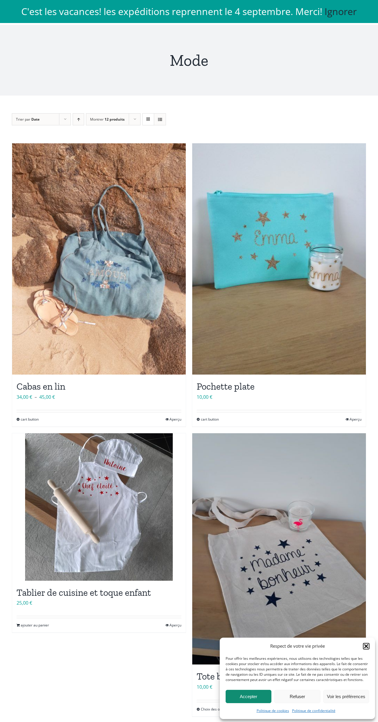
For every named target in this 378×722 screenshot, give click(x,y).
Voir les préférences (346, 696)
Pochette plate (226, 386)
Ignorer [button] (341, 11)
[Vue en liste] (160, 119)
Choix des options (215, 709)
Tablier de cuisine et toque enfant (84, 592)
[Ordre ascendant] (78, 119)
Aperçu (175, 419)
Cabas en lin (41, 386)
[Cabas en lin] (99, 259)
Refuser (297, 696)
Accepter (248, 696)
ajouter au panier (35, 625)
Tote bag (214, 676)
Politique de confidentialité (313, 710)
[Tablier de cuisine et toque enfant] (99, 507)
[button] (366, 646)
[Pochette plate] (279, 259)
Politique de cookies (273, 710)
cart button (30, 419)
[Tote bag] (279, 548)
